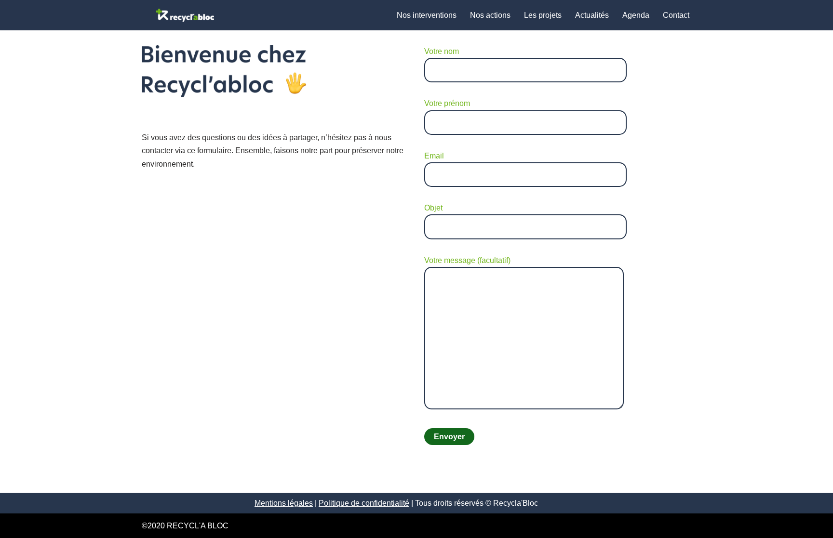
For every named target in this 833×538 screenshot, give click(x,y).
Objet (433, 208)
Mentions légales (284, 503)
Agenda (635, 15)
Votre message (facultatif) (467, 260)
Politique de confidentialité (364, 503)
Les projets (543, 15)
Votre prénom (447, 103)
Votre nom (441, 51)
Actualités (592, 15)
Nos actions (490, 15)
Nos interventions (427, 15)
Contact (676, 15)
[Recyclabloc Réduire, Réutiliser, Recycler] (185, 15)
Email (434, 156)
